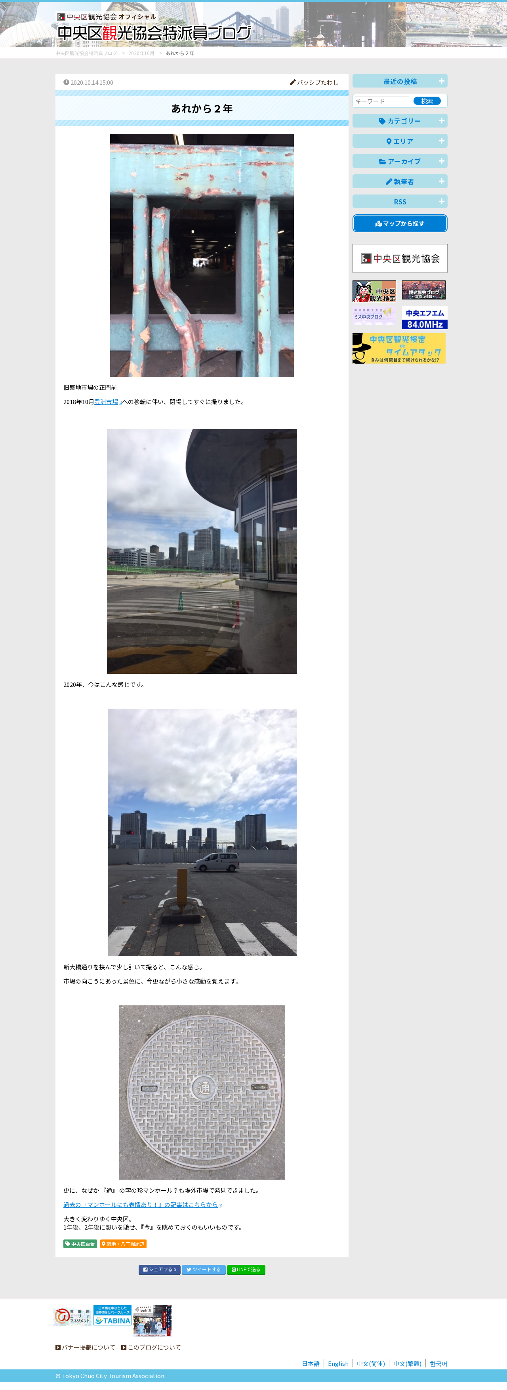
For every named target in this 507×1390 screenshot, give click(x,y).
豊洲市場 (106, 401)
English (338, 1363)
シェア (162, 1269)
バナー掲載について (88, 1347)
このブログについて (153, 1347)
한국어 (439, 1363)
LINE (248, 1269)
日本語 (311, 1363)
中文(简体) (371, 1363)
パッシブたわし (317, 82)
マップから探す (403, 223)
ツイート (206, 1269)
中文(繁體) (407, 1363)
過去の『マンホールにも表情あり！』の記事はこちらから (140, 1204)
